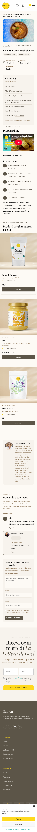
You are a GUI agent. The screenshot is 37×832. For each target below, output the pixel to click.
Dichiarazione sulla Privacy (22, 829)
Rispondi (11, 528)
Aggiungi (18, 423)
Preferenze (18, 824)
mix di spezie (19, 115)
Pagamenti (6, 777)
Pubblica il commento (13, 617)
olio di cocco (22, 96)
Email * (7, 601)
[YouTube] (15, 727)
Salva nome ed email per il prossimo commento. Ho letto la (18, 611)
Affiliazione (6, 789)
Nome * (7, 591)
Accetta (18, 819)
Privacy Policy (25, 612)
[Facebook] (5, 727)
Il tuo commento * (11, 574)
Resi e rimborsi (8, 781)
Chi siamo (6, 746)
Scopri (18, 289)
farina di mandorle (16, 91)
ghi (15, 96)
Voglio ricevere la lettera (18, 688)
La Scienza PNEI (8, 750)
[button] (34, 806)
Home (5, 14)
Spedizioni (6, 773)
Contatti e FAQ (7, 785)
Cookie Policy (10, 829)
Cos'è (5, 741)
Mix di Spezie (7, 409)
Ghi (3, 341)
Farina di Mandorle (9, 275)
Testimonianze (8, 754)
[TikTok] (20, 727)
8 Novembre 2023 (18, 518)
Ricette (10, 14)
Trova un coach (8, 758)
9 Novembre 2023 (16, 542)
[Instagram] (10, 727)
